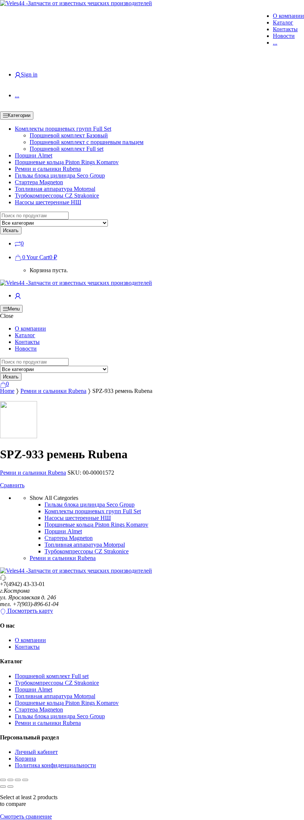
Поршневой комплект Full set (66, 149)
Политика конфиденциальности (55, 765)
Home (7, 391)
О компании (288, 16)
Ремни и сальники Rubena (48, 169)
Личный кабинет (36, 752)
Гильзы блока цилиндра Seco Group (60, 175)
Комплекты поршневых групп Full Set (63, 129)
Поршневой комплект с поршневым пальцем (86, 142)
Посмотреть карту (29, 611)
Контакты (285, 29)
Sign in (29, 74)
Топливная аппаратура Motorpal (55, 189)
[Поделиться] (18, 780)
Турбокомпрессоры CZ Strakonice (57, 195)
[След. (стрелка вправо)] (10, 786)
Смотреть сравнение (26, 816)
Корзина (25, 758)
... (275, 42)
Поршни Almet (33, 155)
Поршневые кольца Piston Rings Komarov (67, 162)
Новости (284, 36)
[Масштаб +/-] (3, 780)
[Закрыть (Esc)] (25, 780)
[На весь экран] (10, 780)
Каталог (283, 22)
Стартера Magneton (39, 182)
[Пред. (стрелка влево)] (3, 786)
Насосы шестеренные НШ (48, 202)
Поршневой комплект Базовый (69, 135)
